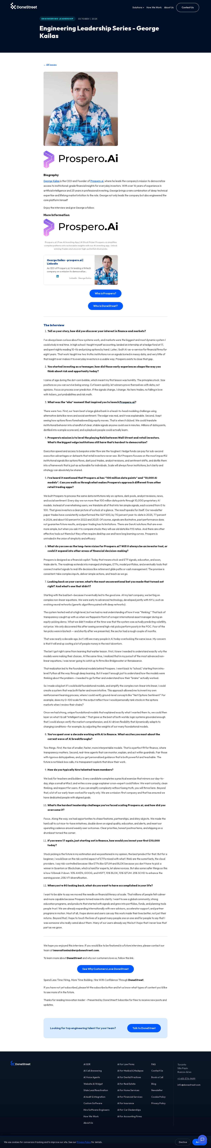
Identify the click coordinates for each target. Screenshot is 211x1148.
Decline (183, 1142)
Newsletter (157, 1090)
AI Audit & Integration (94, 1096)
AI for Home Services (128, 1090)
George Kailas (52, 181)
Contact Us (188, 7)
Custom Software (93, 1103)
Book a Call (157, 1077)
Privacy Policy (158, 1103)
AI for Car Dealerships (129, 1109)
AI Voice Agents (92, 1077)
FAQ (153, 1064)
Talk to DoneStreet (144, 1028)
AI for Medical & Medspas (130, 1070)
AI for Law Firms (125, 1064)
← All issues (50, 64)
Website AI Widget (93, 1083)
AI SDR (87, 1064)
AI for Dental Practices (129, 1077)
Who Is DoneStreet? (105, 305)
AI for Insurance (125, 1103)
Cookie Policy (158, 1096)
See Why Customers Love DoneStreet (105, 968)
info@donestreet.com (189, 1084)
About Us (169, 7)
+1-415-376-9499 (186, 1078)
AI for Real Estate (126, 1083)
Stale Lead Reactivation (96, 1090)
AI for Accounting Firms (129, 1116)
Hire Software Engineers (96, 1109)
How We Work (154, 7)
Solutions (138, 7)
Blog (153, 1083)
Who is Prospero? (105, 293)
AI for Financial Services (129, 1096)
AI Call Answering (93, 1070)
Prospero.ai (96, 181)
